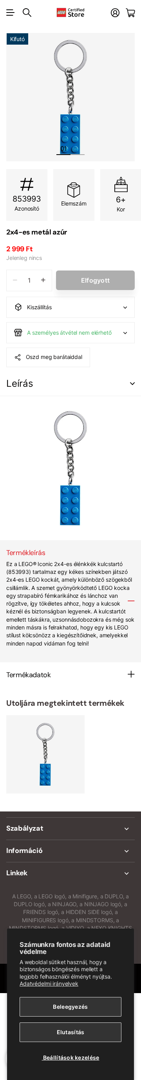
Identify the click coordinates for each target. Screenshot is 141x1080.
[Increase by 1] (43, 280)
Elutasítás (71, 1032)
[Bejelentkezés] (115, 12)
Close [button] (70, 828)
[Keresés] (27, 12)
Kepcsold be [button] (132, 384)
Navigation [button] (10, 12)
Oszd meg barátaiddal (54, 356)
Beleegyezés (70, 1006)
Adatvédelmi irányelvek (49, 983)
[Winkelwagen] (130, 12)
